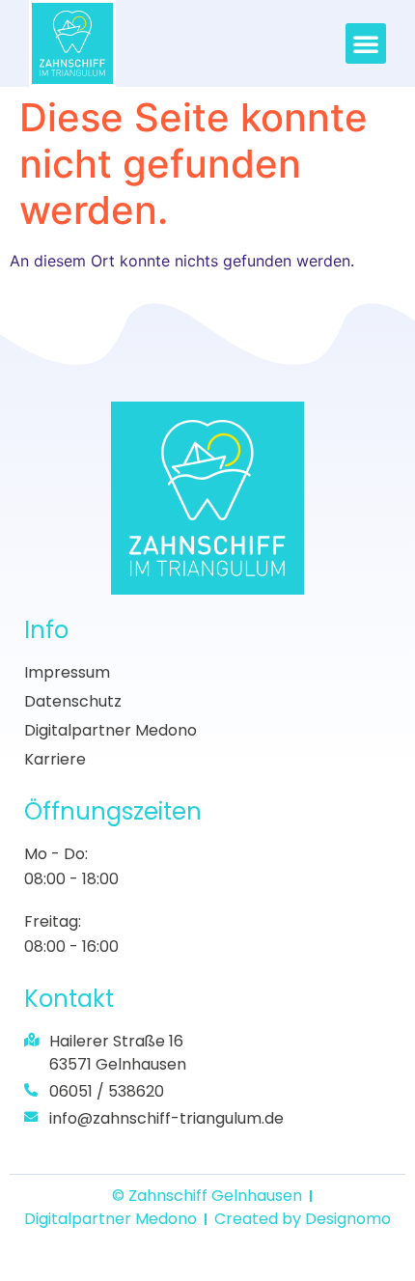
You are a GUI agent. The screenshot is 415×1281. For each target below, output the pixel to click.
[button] (366, 43)
